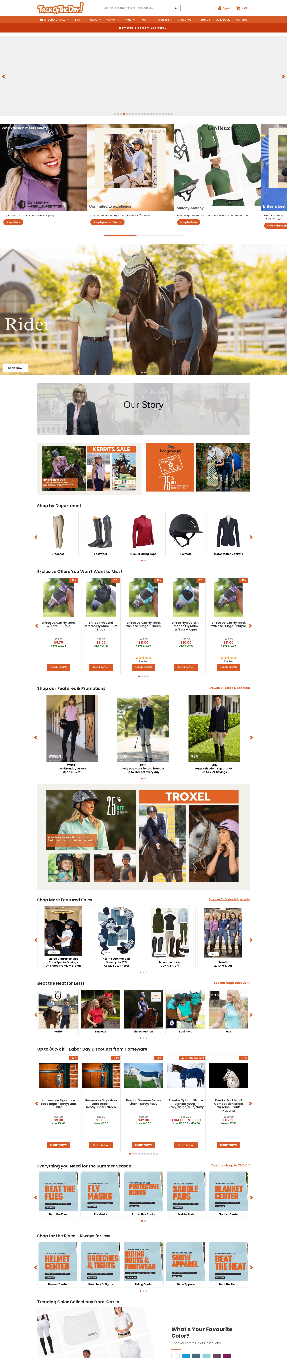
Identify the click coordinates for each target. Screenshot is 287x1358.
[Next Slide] (283, 76)
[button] (115, 114)
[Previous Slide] (4, 76)
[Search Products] (176, 8)
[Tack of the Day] (60, 8)
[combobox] (141, 8)
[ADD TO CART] (58, 667)
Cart (244, 8)
